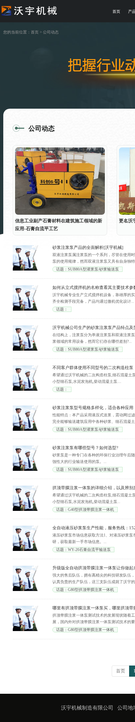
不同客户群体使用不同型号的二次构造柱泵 (92, 367)
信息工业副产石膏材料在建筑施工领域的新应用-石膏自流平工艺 (58, 224)
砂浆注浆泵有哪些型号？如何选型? (85, 447)
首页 (116, 11)
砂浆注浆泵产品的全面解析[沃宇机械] (87, 247)
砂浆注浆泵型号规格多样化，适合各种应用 (92, 407)
